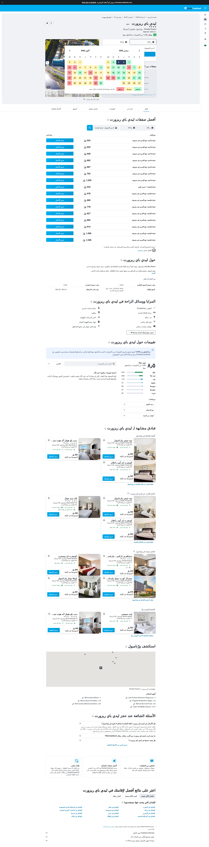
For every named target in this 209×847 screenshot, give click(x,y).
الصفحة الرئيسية (151, 17)
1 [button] (129, 62)
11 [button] (113, 67)
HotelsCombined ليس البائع (143, 833)
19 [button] (108, 72)
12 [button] (108, 67)
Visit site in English (89, 2)
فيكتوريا (130, 17)
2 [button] (123, 62)
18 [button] (113, 72)
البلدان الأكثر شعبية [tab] (147, 796)
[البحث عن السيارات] (205, 24)
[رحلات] (205, 39)
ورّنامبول (118, 17)
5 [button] (108, 62)
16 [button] (124, 72)
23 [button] (124, 78)
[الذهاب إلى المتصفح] (205, 33)
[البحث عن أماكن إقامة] (205, 19)
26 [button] (108, 78)
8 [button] (129, 67)
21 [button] (134, 78)
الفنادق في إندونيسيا (112, 810)
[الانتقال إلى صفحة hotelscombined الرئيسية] (192, 8)
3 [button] (118, 62)
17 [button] (119, 72)
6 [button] (139, 67)
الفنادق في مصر (113, 813)
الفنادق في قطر (113, 807)
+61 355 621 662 (149, 31)
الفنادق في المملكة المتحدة (146, 816)
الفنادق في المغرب (149, 807)
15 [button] (129, 72)
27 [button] (139, 83)
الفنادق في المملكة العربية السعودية (70, 807)
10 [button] (119, 67)
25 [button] (113, 78)
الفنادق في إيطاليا (113, 816)
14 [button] (134, 72)
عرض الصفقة (108, 456)
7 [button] (134, 67)
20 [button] (139, 78)
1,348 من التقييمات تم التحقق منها (135, 35)
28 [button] (134, 83)
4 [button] (113, 62)
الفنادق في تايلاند (76, 816)
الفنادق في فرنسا (76, 813)
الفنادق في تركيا (150, 810)
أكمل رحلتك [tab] (117, 796)
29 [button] (129, 83)
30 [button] (124, 83)
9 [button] (123, 67)
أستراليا (143, 17)
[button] (2, 2)
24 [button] (119, 78)
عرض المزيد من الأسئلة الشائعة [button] (117, 745)
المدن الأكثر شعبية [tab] (131, 796)
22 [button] (129, 78)
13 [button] (139, 72)
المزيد (153, 273)
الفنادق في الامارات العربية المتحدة (71, 810)
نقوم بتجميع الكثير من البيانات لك (142, 836)
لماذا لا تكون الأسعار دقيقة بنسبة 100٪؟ (140, 840)
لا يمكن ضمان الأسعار (109, 826)
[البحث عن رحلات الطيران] (205, 15)
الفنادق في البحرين (149, 813)
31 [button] (70, 83)
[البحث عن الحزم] (205, 28)
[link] (140, 484)
